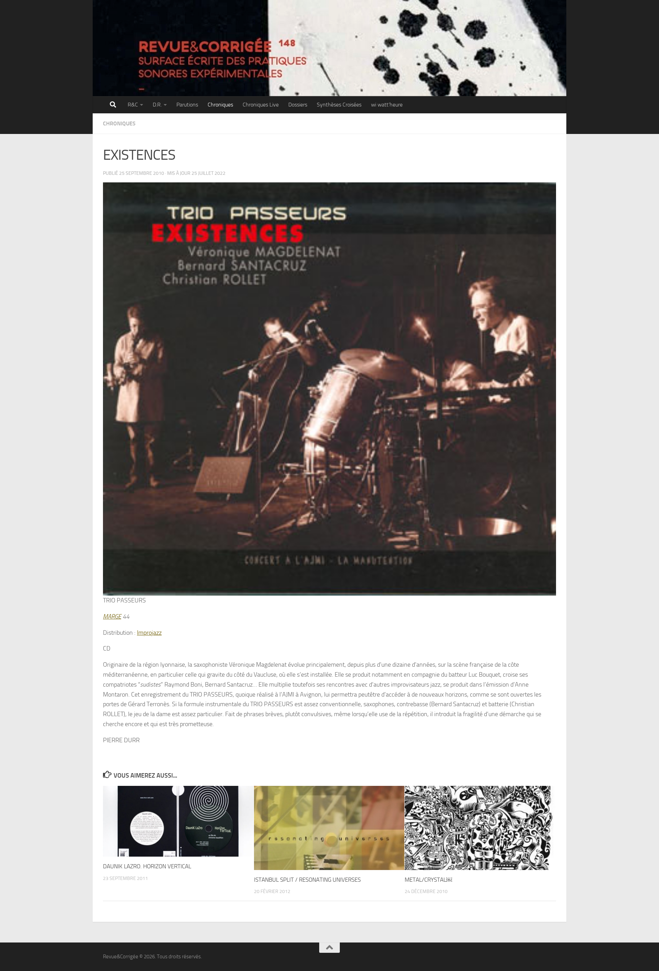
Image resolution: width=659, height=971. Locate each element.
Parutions (187, 104)
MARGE (112, 616)
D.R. (157, 104)
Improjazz (149, 632)
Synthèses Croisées (339, 104)
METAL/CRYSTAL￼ (428, 879)
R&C (133, 104)
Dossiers (297, 104)
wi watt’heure (387, 104)
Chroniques (220, 104)
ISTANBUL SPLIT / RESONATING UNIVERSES (307, 879)
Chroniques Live (261, 104)
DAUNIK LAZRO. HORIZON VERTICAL (147, 866)
